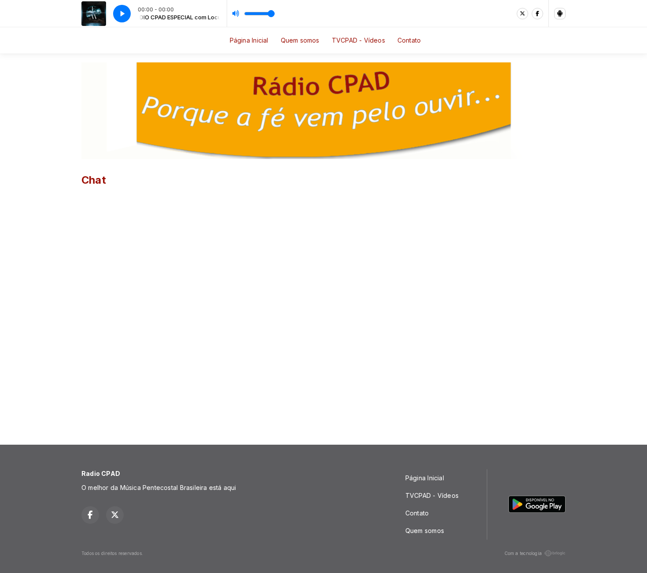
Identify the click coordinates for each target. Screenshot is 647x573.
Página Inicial (249, 40)
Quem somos (300, 40)
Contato (409, 40)
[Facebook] (537, 13)
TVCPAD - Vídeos (358, 40)
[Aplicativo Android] (560, 13)
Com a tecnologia (523, 553)
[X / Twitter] (522, 13)
